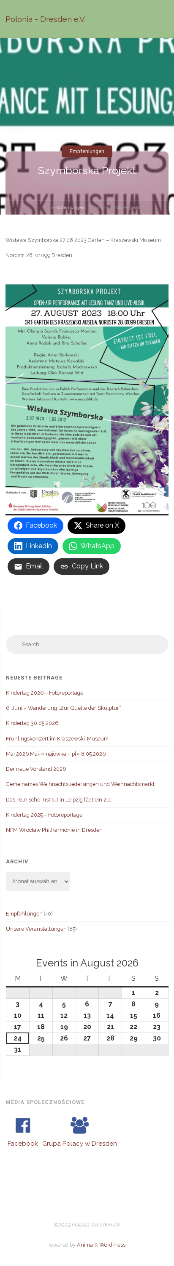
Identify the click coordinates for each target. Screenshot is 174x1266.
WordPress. (113, 1245)
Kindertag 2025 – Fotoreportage (44, 815)
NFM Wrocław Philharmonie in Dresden (54, 830)
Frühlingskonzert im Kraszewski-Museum (57, 738)
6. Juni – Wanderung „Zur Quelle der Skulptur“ (63, 708)
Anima (84, 1245)
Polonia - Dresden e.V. (45, 19)
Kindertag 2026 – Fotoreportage (44, 693)
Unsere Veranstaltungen (36, 929)
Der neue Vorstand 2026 (36, 769)
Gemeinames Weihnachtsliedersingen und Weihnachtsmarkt (80, 784)
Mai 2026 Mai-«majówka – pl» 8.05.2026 (56, 754)
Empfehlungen (87, 151)
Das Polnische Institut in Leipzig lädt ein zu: (58, 799)
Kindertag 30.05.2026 (32, 723)
